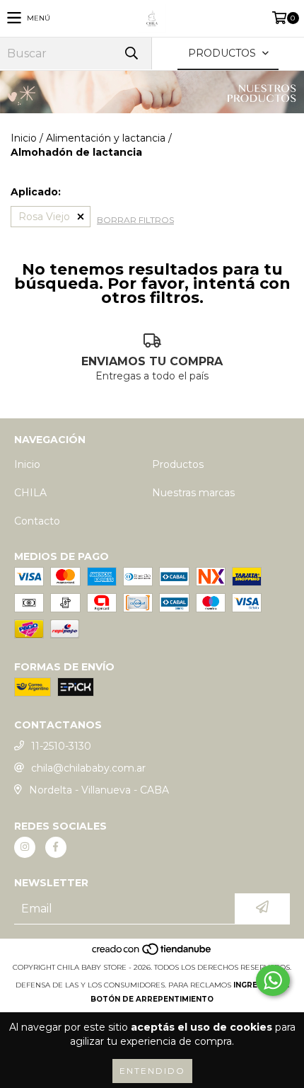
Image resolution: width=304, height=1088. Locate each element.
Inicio (24, 138)
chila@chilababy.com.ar (88, 768)
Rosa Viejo (44, 216)
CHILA (30, 492)
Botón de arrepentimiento (152, 999)
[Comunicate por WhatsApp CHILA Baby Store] (273, 980)
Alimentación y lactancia (105, 138)
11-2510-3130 (61, 746)
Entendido (152, 1070)
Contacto (37, 521)
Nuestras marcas (193, 492)
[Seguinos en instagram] (24, 847)
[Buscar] (131, 53)
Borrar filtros (135, 219)
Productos (178, 464)
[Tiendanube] (152, 953)
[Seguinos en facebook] (55, 847)
